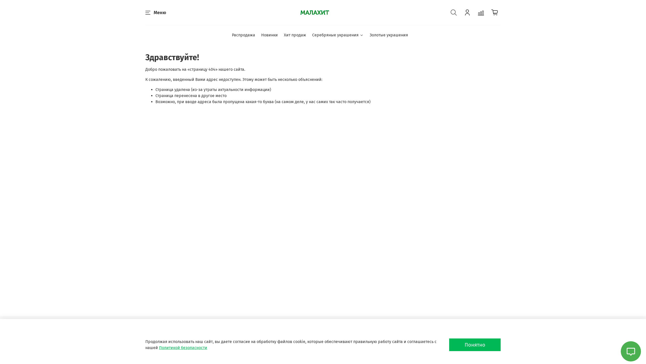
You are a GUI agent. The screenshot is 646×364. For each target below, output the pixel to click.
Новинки (269, 35)
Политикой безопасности (183, 347)
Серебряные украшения (335, 35)
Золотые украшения (389, 35)
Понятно (475, 345)
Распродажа (243, 35)
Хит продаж (295, 35)
